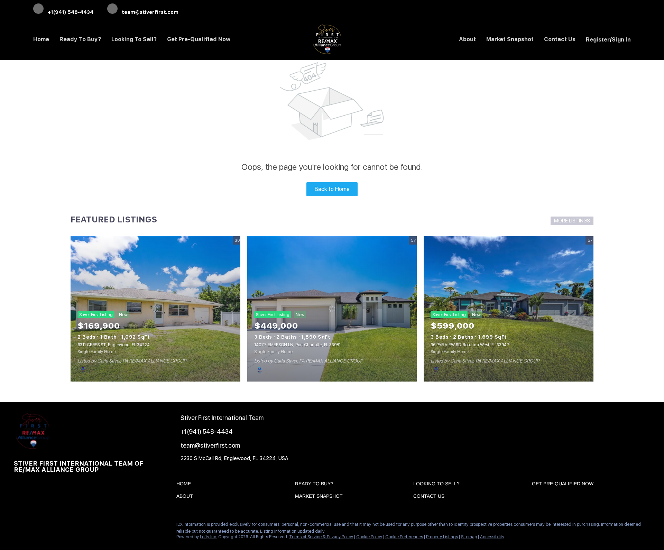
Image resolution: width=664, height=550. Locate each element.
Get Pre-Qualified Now (199, 39)
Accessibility (492, 536)
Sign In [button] (621, 39)
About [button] (467, 39)
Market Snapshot (510, 39)
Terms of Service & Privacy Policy (321, 536)
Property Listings (442, 536)
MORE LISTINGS (572, 220)
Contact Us (559, 39)
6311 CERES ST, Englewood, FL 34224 (113, 344)
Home (41, 39)
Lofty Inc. (208, 536)
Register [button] (598, 39)
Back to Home (332, 189)
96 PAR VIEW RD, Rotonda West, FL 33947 (470, 344)
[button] (185, 485)
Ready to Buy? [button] (80, 39)
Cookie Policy (369, 536)
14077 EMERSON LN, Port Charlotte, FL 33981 (297, 344)
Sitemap (469, 536)
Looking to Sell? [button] (134, 39)
